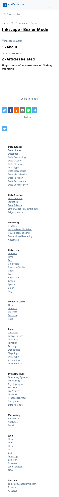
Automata (13, 239)
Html (10, 439)
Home (5, 23)
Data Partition (15, 177)
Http (10, 446)
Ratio (11, 318)
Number (12, 253)
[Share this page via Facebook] (10, 110)
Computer (13, 401)
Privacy (12, 487)
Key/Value (13, 277)
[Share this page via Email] (22, 110)
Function (12, 342)
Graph (11, 281)
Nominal (12, 308)
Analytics (13, 422)
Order (11, 305)
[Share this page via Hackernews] (16, 110)
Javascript (13, 456)
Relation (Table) (16, 267)
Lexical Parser (15, 336)
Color (11, 287)
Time (10, 256)
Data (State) (14, 150)
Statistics (13, 201)
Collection (13, 263)
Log (10, 291)
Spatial (11, 284)
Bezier (5, 53)
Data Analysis (15, 198)
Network (12, 394)
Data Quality (14, 160)
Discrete (12, 311)
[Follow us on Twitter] (4, 128)
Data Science (15, 205)
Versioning (14, 360)
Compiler (13, 332)
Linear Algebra (16, 208)
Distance (12, 315)
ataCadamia (16, 4)
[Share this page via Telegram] (34, 110)
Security (12, 387)
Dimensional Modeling (20, 236)
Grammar (13, 339)
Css (10, 452)
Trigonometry (15, 212)
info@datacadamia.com (23, 483)
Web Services (15, 466)
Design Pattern (16, 363)
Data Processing (17, 157)
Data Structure (16, 164)
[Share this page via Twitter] (4, 110)
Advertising (14, 418)
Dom (10, 442)
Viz (13, 23)
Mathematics (31, 208)
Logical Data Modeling (20, 229)
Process (12, 226)
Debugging (14, 349)
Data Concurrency (18, 184)
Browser (12, 463)
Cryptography (15, 384)
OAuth (11, 470)
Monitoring (14, 380)
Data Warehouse (17, 170)
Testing (12, 346)
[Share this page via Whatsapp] (28, 110)
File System (14, 391)
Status (14, 490)
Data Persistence (17, 181)
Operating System (18, 377)
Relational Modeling (19, 232)
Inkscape (22, 23)
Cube (11, 270)
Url (9, 449)
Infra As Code (15, 404)
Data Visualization (17, 174)
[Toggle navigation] (53, 5)
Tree (10, 274)
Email (11, 425)
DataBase (13, 153)
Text (10, 260)
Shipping (13, 353)
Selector (12, 459)
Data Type (13, 167)
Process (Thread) (17, 397)
